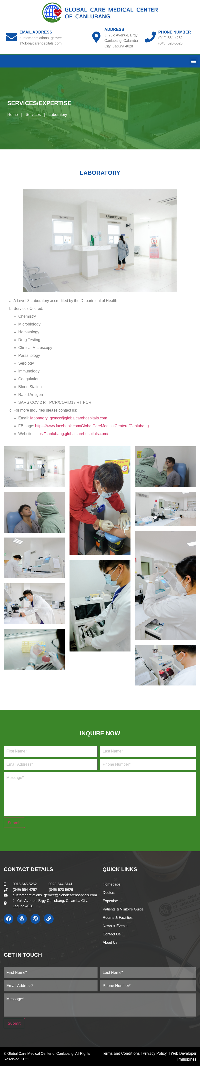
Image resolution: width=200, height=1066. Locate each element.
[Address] (96, 37)
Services (33, 114)
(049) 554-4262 (170, 38)
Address (114, 29)
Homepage (111, 884)
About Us (110, 942)
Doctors (109, 892)
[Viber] (35, 919)
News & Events (115, 926)
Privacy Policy (155, 1053)
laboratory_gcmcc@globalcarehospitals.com (68, 418)
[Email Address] (11, 37)
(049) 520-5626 (170, 43)
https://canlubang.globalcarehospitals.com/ (71, 434)
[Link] (49, 919)
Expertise (110, 901)
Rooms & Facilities (118, 917)
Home (12, 114)
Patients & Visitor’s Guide (123, 909)
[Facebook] (8, 919)
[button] (194, 61)
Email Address (36, 32)
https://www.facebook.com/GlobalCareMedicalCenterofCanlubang (92, 426)
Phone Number (174, 32)
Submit (14, 822)
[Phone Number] (150, 37)
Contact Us (112, 934)
